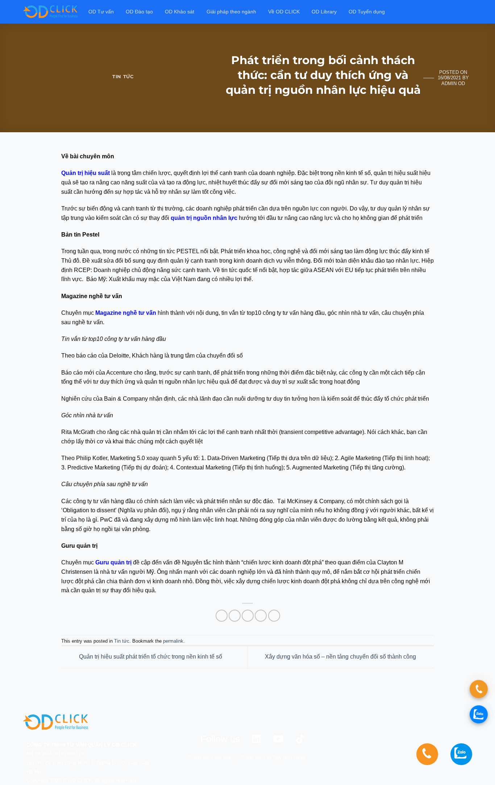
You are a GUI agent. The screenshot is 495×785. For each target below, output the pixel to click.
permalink (173, 641)
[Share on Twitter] (235, 616)
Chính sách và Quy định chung (273, 757)
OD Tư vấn (101, 11)
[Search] (469, 11)
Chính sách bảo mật (210, 757)
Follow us (220, 739)
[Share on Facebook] (222, 616)
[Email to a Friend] (248, 616)
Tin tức (123, 76)
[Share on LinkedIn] (274, 616)
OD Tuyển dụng (367, 11)
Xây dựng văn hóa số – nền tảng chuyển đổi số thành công (341, 657)
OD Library (324, 11)
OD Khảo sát (179, 11)
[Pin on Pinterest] (261, 616)
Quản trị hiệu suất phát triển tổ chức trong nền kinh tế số (150, 657)
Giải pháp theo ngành (231, 11)
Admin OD (453, 83)
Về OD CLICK (284, 11)
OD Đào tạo (139, 11)
